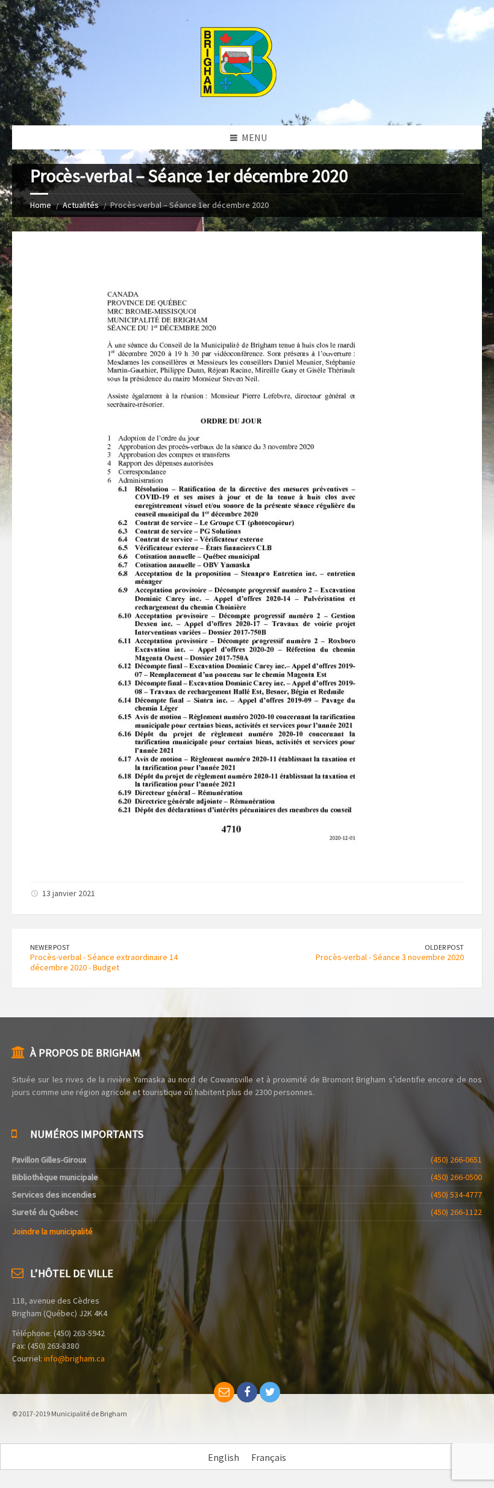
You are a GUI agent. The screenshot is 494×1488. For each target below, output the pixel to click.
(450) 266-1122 (456, 1212)
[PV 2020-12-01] (217, 859)
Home (40, 204)
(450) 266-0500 (456, 1177)
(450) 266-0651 (456, 1159)
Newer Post (50, 947)
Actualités (81, 204)
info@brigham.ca (74, 1358)
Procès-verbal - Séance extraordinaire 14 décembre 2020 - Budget (104, 962)
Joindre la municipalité (52, 1231)
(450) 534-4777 (456, 1194)
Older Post (444, 947)
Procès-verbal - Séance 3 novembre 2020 (390, 957)
